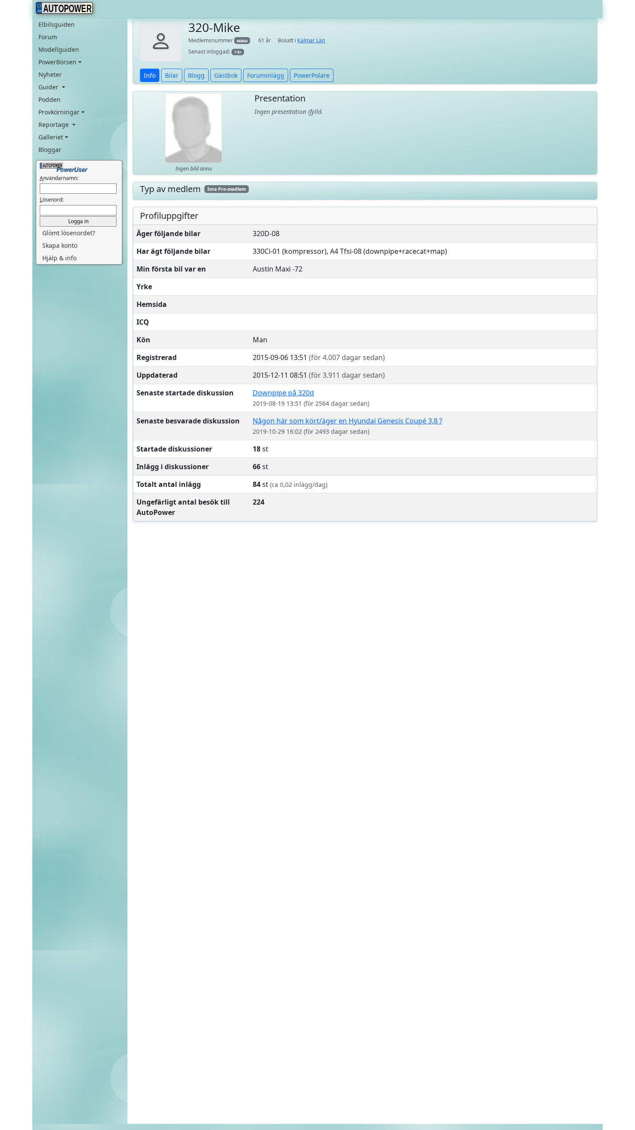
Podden (49, 99)
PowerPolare (312, 75)
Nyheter (50, 74)
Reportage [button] (54, 124)
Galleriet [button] (50, 137)
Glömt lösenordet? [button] (68, 233)
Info (150, 75)
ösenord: (52, 199)
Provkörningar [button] (58, 112)
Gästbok (226, 75)
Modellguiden (58, 49)
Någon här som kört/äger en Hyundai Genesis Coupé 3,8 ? (347, 421)
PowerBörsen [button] (57, 62)
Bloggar (49, 149)
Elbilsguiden (56, 24)
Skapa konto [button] (59, 245)
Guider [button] (49, 87)
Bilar (171, 75)
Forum (47, 37)
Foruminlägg (265, 75)
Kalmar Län (311, 40)
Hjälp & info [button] (59, 258)
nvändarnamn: (59, 178)
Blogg (196, 75)
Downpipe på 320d (283, 393)
